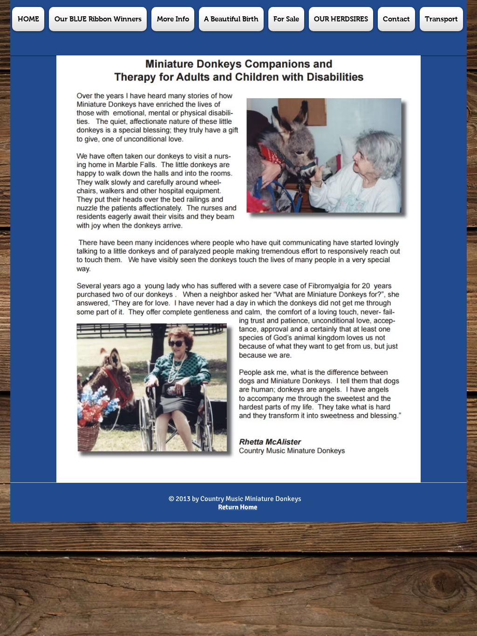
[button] (173, 19)
